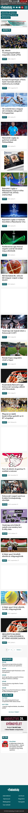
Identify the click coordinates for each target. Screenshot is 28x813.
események (6, 18)
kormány (5, 12)
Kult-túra (5, 704)
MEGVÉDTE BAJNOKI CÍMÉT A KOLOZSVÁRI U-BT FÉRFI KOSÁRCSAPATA (13, 636)
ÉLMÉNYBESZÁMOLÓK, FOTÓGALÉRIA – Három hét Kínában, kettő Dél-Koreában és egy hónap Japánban (16, 747)
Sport (4, 59)
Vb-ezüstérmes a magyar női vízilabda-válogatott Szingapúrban (12, 111)
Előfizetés (23, 1)
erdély (15, 15)
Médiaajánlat (6, 802)
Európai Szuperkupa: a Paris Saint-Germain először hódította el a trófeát (14, 82)
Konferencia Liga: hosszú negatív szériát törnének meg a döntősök (12, 249)
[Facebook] (14, 7)
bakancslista (6, 15)
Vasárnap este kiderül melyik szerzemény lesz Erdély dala (12, 527)
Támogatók (21, 802)
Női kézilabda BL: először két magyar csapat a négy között (12, 278)
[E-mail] (16, 7)
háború (13, 12)
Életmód (4, 698)
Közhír (5, 504)
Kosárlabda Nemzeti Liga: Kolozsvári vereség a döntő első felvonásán (13, 387)
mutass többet (14, 712)
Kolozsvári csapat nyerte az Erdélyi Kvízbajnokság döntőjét (13, 498)
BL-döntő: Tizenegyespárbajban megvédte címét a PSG (11, 53)
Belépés (15, 1)
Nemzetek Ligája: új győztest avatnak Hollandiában (10, 140)
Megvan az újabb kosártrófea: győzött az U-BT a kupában (13, 416)
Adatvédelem (6, 796)
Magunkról (21, 799)
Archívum (21, 796)
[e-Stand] (22, 7)
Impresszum (6, 799)
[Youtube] (19, 7)
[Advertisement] (14, 301)
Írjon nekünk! (6, 805)
